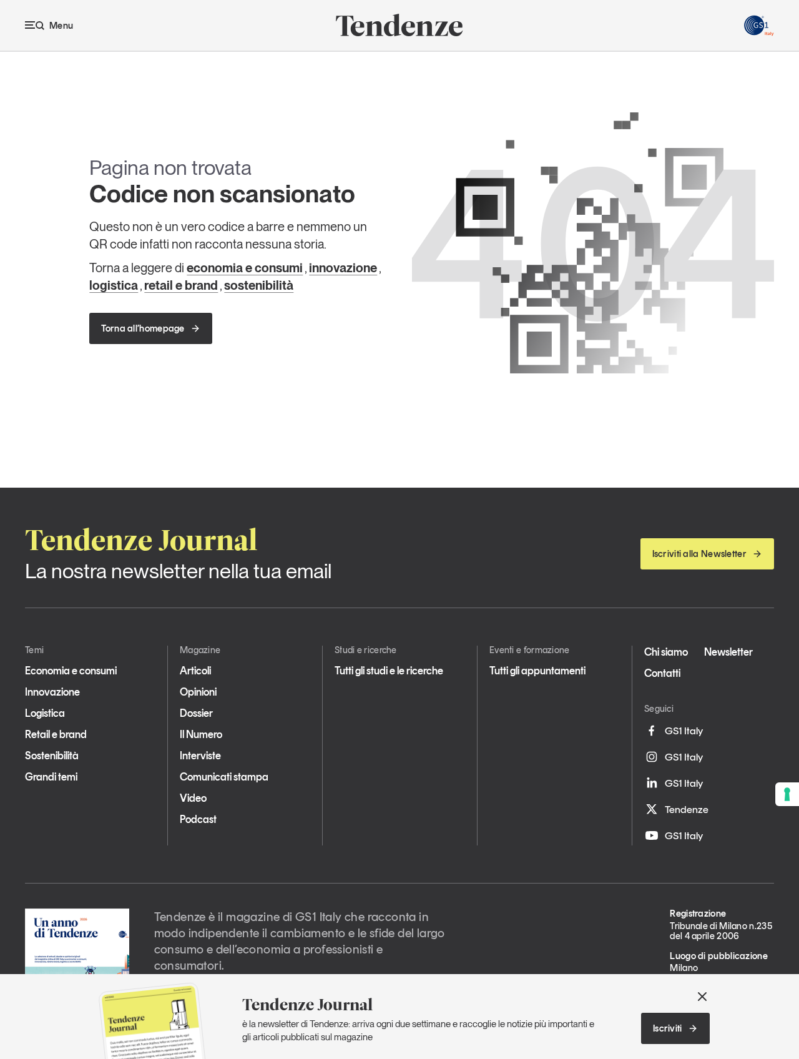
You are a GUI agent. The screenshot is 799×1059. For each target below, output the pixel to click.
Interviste (200, 755)
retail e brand (181, 285)
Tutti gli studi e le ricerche (389, 670)
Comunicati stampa (224, 777)
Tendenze (686, 809)
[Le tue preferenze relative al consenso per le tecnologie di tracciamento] (787, 794)
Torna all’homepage (142, 328)
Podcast (198, 819)
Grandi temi (51, 777)
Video (193, 798)
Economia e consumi (71, 670)
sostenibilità (258, 285)
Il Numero (201, 734)
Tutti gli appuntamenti (537, 670)
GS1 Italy (684, 730)
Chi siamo (666, 652)
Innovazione (52, 692)
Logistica (45, 713)
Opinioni (198, 692)
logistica (113, 285)
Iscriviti (667, 1028)
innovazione (343, 267)
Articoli (195, 670)
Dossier (196, 713)
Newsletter (728, 652)
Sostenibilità (52, 755)
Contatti (662, 673)
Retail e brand (56, 734)
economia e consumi (245, 267)
